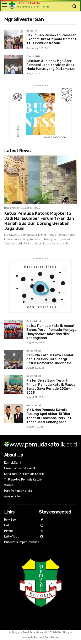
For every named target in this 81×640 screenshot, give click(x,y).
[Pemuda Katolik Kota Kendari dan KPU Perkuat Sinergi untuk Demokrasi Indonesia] (13, 359)
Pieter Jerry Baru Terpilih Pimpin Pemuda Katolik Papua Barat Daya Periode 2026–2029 (50, 386)
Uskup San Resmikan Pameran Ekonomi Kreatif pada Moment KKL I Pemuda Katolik (51, 39)
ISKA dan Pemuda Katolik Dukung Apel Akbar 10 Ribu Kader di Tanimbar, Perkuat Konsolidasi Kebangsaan (48, 416)
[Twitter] (42, 531)
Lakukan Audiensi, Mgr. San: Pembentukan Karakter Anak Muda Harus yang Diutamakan (50, 65)
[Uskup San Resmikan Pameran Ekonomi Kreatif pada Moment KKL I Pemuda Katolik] (13, 39)
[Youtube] (42, 537)
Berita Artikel (11, 208)
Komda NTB (33, 56)
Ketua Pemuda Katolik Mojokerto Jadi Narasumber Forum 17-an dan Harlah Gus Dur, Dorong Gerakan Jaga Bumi (39, 221)
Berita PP (31, 31)
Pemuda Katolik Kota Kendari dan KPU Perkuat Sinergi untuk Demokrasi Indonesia (50, 359)
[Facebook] (42, 520)
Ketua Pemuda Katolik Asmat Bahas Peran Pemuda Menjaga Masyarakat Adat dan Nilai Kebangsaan (51, 332)
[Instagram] (42, 526)
